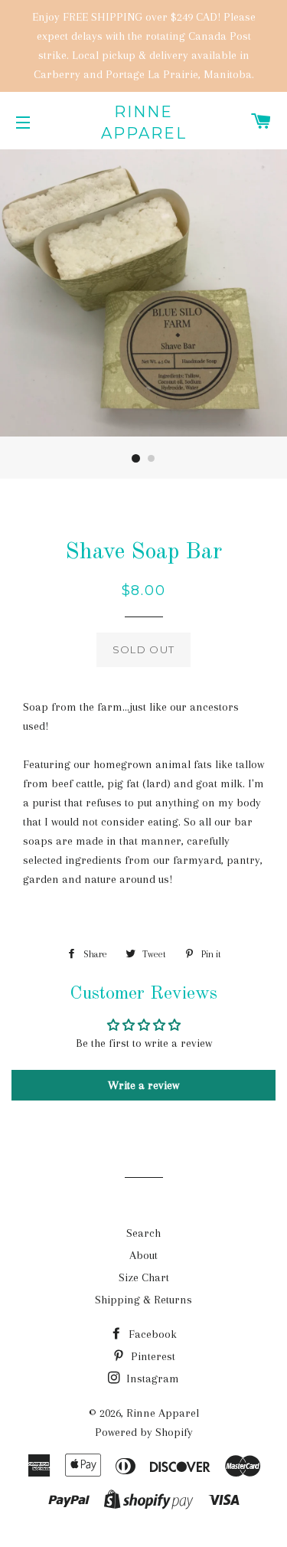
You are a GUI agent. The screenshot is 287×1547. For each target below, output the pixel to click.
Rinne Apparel (144, 122)
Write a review (143, 1085)
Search (143, 1233)
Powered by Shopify (144, 1432)
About (143, 1255)
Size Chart (144, 1277)
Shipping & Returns (143, 1300)
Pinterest (151, 1356)
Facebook (151, 1334)
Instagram (151, 1378)
